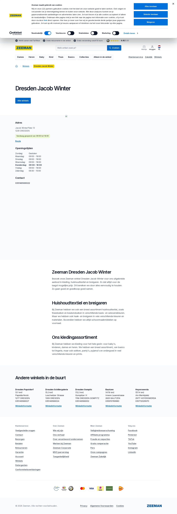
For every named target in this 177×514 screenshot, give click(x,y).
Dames (20, 57)
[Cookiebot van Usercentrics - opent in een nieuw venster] (15, 33)
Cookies (120, 506)
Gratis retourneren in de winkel (58, 41)
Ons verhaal (58, 435)
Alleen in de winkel (102, 57)
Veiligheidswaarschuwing (102, 430)
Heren (32, 57)
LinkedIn (132, 452)
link (46, 20)
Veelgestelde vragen (25, 430)
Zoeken (115, 48)
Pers (92, 448)
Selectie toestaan (151, 14)
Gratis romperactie (99, 443)
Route (18, 141)
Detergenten (21, 465)
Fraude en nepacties (100, 439)
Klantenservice (136, 57)
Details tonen (129, 33)
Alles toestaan (151, 6)
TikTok (131, 439)
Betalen (19, 443)
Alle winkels (23, 100)
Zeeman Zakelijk (98, 456)
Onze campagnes (98, 452)
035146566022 (22, 183)
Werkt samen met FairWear (29, 41)
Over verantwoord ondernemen (68, 439)
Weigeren (151, 22)
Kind (51, 57)
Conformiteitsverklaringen (27, 469)
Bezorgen (20, 439)
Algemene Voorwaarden (101, 506)
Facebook (132, 430)
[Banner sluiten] (173, 4)
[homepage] (16, 66)
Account (19, 456)
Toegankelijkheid (61, 456)
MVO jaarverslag (61, 452)
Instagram (133, 448)
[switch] (70, 33)
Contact (19, 435)
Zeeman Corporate (62, 448)
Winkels (158, 57)
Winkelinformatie (23, 406)
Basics (71, 57)
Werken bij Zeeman (62, 443)
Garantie (19, 452)
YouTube (132, 443)
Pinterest (132, 435)
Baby (41, 57)
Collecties (84, 57)
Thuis (60, 57)
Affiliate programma (100, 435)
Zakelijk (148, 57)
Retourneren (21, 448)
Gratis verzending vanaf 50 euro (90, 41)
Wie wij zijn (58, 430)
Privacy (83, 506)
